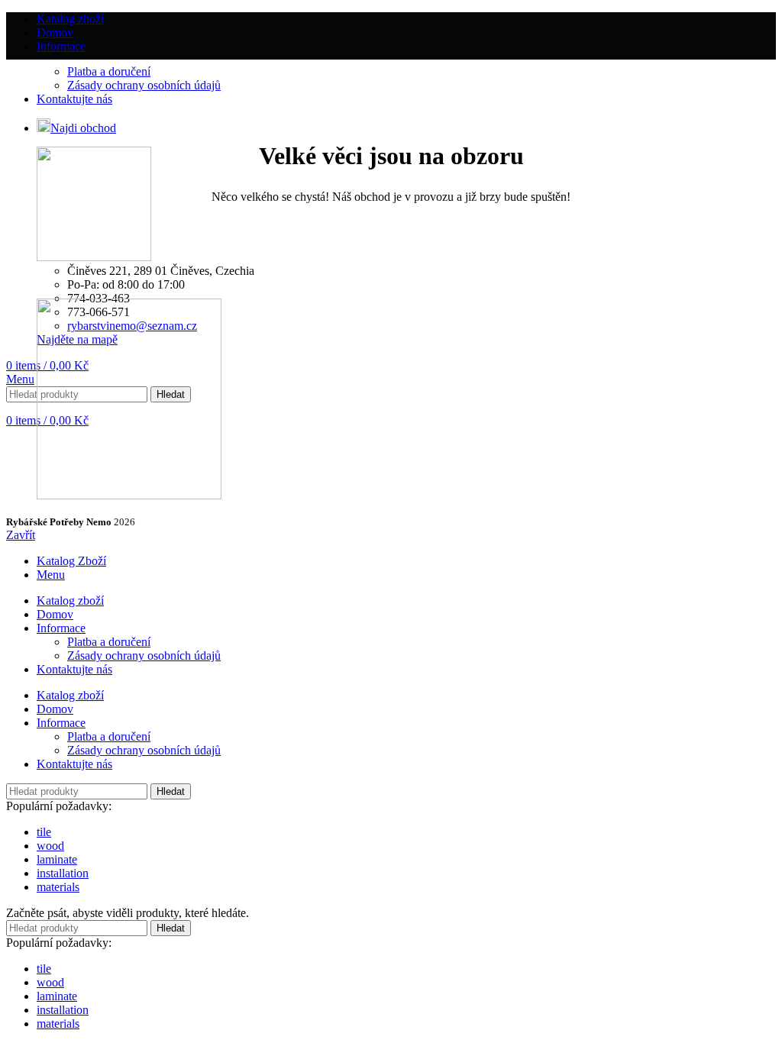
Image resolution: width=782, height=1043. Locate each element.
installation (63, 873)
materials (58, 886)
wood (50, 845)
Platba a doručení (108, 71)
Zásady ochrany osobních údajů (144, 85)
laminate (57, 859)
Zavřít (20, 534)
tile (44, 831)
